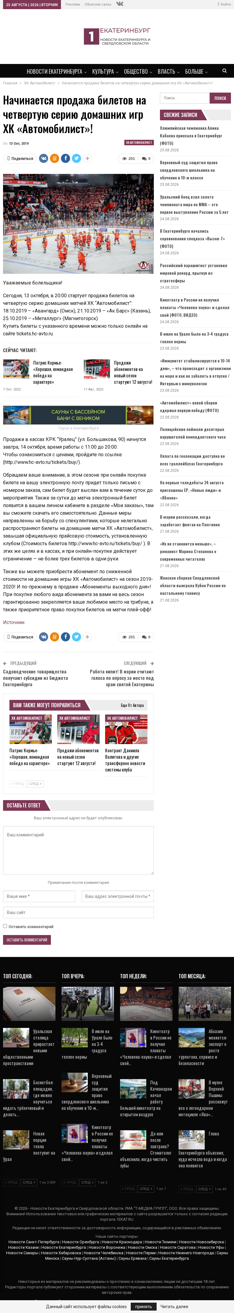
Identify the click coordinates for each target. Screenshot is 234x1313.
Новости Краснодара (122, 1242)
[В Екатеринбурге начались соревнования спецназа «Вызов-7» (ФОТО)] (88, 1004)
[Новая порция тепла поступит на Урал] (16, 1140)
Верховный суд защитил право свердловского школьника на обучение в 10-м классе (189, 170)
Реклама (73, 4)
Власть (166, 71)
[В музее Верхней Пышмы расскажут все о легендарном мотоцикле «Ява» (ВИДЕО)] (192, 1089)
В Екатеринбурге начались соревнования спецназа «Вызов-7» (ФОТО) (192, 238)
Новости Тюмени (160, 1242)
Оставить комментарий (31, 926)
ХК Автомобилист (139, 142)
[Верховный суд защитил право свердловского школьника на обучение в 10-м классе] (75, 1082)
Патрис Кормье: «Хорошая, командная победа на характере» (53, 372)
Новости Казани (23, 1247)
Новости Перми (141, 1253)
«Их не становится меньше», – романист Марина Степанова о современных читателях (188, 551)
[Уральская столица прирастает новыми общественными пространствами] (16, 1037)
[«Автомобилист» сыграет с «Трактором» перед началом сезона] (146, 1004)
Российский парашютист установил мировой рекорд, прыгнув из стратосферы (193, 273)
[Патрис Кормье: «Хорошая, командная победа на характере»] (16, 369)
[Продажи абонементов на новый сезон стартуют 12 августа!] (97, 369)
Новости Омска (142, 1247)
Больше (194, 71)
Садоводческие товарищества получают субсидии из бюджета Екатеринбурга (35, 677)
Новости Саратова (178, 1247)
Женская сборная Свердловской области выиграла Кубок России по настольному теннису (193, 585)
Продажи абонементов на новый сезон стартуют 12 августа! (133, 372)
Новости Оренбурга (80, 1242)
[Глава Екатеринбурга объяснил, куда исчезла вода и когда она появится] (192, 1140)
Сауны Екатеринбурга (169, 1258)
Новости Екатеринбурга (54, 71)
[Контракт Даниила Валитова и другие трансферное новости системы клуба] (126, 729)
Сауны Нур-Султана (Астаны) (89, 1258)
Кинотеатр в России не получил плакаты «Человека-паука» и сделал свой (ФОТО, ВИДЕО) (194, 307)
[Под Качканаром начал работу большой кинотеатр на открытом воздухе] (133, 1089)
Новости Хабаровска (61, 1253)
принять (143, 1306)
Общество (136, 71)
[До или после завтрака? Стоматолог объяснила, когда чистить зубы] (133, 1140)
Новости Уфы (211, 1247)
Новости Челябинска (103, 1253)
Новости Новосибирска (201, 1242)
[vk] (119, 5)
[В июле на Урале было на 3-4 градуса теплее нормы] (75, 1037)
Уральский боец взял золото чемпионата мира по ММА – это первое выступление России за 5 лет (194, 204)
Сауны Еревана (133, 1258)
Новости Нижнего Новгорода (186, 1253)
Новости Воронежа (107, 1247)
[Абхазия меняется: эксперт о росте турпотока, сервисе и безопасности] (192, 1037)
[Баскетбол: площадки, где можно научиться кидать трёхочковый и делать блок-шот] (16, 1089)
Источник (14, 622)
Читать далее (174, 1306)
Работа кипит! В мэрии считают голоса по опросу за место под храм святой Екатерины (122, 677)
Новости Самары (22, 1253)
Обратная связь (98, 4)
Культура (103, 71)
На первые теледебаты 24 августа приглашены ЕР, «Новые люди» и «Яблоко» (192, 490)
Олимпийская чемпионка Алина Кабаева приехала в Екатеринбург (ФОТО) (191, 135)
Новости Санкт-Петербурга (34, 1242)
